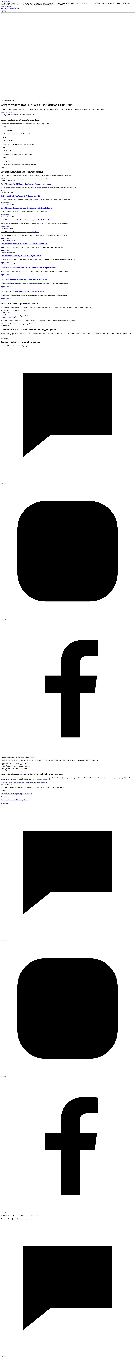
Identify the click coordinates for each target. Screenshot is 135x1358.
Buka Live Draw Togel (8, 311)
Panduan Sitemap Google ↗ (26, 782)
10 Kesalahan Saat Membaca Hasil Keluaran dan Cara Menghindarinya (28, 268)
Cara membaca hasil (6, 794)
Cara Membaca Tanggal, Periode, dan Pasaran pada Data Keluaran (26, 208)
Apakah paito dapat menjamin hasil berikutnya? (16, 766)
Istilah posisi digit (17, 794)
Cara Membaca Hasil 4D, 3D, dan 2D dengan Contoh (21, 256)
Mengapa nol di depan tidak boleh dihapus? (15, 765)
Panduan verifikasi (22, 311)
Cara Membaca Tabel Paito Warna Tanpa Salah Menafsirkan (24, 244)
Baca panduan (6, 191)
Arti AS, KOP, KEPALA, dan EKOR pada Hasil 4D (20, 196)
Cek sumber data (27, 794)
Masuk (3, 10)
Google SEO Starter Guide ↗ (9, 782)
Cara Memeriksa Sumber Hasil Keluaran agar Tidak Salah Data (25, 220)
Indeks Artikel (10, 8)
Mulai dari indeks (6, 112)
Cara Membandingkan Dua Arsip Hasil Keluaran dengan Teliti (24, 279)
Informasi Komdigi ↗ (40, 782)
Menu (4, 11)
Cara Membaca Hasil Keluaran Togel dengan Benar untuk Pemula (26, 184)
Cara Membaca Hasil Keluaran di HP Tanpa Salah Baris (22, 291)
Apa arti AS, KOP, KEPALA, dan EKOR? (15, 763)
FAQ (21, 8)
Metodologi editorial (22, 800)
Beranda (3, 8)
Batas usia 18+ (12, 800)
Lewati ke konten (6, 1)
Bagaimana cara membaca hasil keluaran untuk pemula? (19, 757)
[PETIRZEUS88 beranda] (6, 6)
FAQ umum (4, 800)
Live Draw (17, 8)
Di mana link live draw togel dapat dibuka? (15, 768)
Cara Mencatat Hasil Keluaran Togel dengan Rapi (20, 232)
